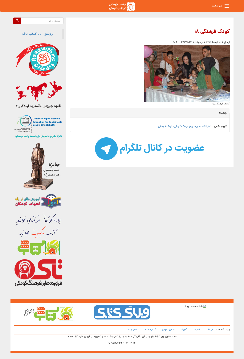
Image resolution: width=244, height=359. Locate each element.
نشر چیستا (131, 329)
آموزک (184, 329)
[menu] (227, 7)
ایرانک (210, 329)
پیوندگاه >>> (223, 329)
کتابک (197, 329)
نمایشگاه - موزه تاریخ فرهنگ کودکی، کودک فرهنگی (184, 126)
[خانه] (122, 6)
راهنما (221, 113)
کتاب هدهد (149, 329)
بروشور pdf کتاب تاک (38, 33)
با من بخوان (168, 329)
